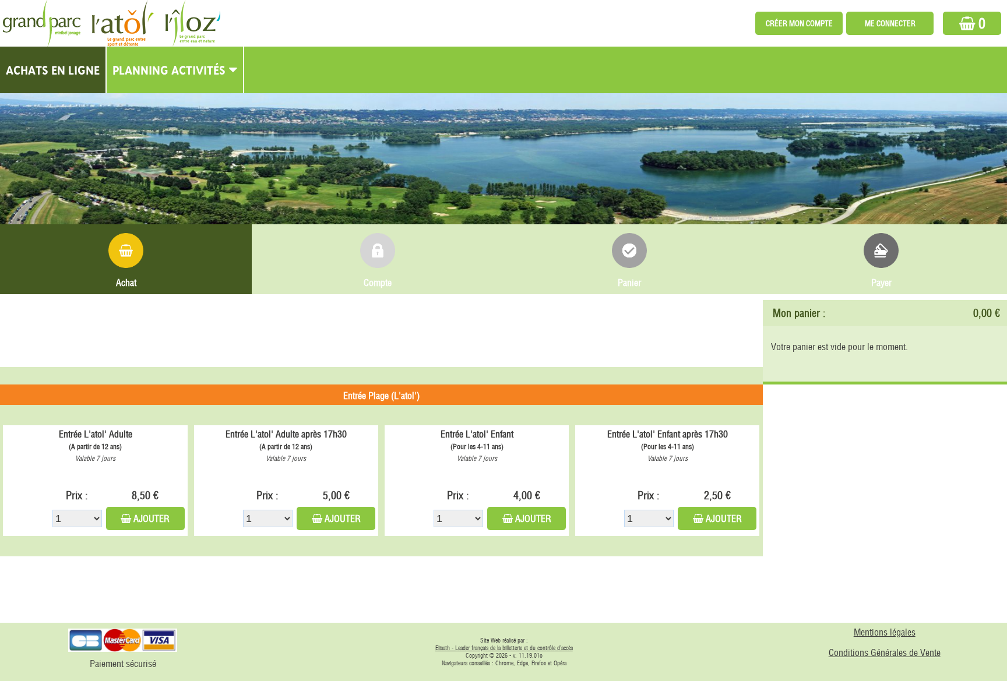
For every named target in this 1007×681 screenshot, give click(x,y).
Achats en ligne (53, 69)
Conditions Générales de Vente (885, 652)
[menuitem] (53, 70)
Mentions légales (885, 632)
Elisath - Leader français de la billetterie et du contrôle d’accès (504, 648)
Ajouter (151, 518)
